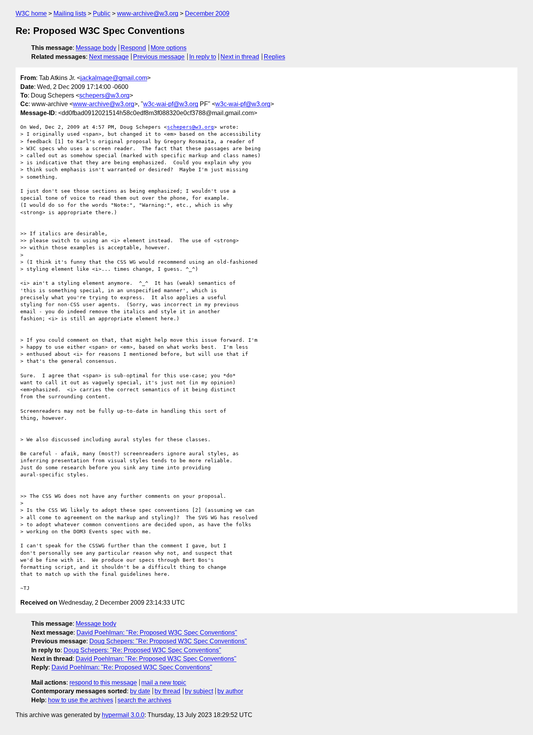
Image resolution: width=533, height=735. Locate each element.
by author (230, 691)
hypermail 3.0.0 (123, 715)
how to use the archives (80, 700)
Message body (96, 47)
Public (101, 13)
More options (169, 47)
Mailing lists (69, 13)
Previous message (159, 56)
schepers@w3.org (104, 95)
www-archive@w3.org (147, 13)
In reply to (202, 56)
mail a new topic (163, 682)
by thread (167, 691)
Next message (109, 56)
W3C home (31, 13)
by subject (199, 691)
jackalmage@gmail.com (113, 78)
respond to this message (103, 682)
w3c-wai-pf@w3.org (170, 104)
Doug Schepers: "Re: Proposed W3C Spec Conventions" (168, 641)
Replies (274, 56)
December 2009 (207, 13)
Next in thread (239, 56)
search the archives (144, 700)
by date (140, 691)
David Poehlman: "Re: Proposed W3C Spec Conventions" (156, 632)
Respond (133, 47)
